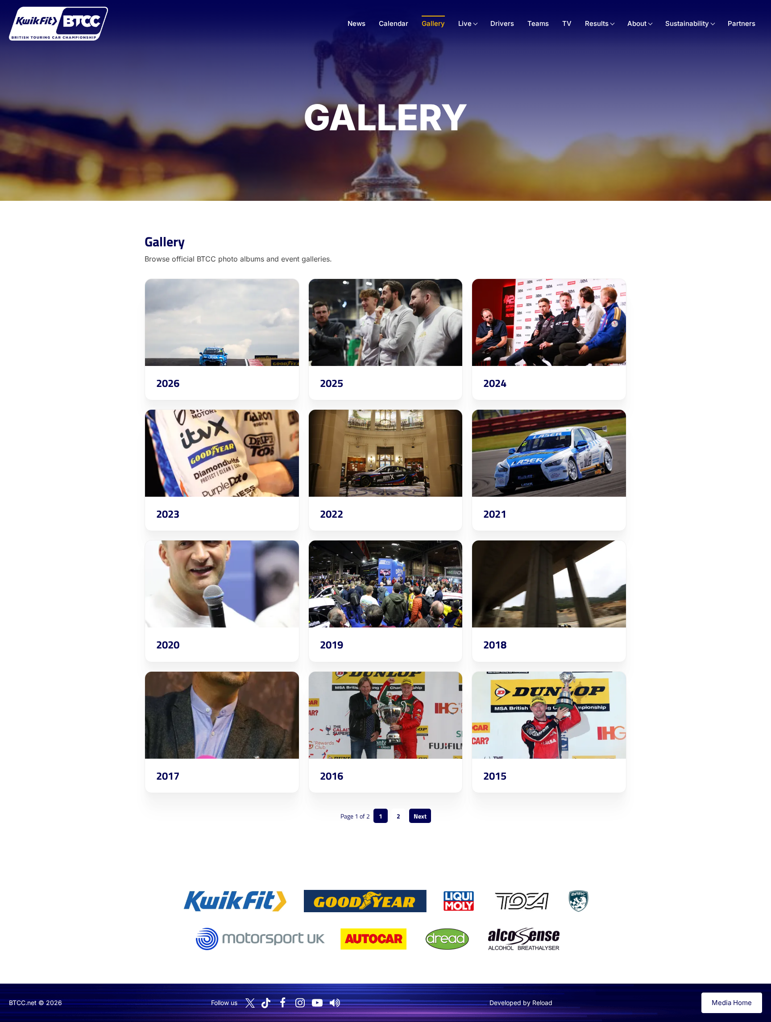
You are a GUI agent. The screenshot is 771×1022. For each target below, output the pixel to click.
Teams (538, 23)
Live (465, 23)
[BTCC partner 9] (524, 939)
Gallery (433, 23)
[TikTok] (265, 1003)
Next (420, 816)
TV (567, 23)
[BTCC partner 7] (373, 939)
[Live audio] (334, 1002)
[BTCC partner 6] (260, 939)
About (637, 23)
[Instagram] (299, 1002)
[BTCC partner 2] (365, 901)
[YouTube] (317, 1002)
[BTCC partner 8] (447, 939)
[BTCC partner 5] (578, 901)
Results (597, 23)
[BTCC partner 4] (522, 901)
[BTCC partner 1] (235, 901)
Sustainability (687, 23)
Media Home (732, 1002)
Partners (741, 23)
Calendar (393, 23)
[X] (250, 1003)
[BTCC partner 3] (458, 901)
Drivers (502, 23)
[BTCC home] (58, 24)
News (356, 23)
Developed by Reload (520, 1002)
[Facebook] (282, 1002)
